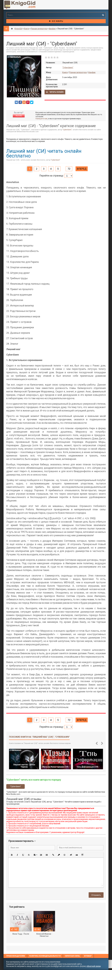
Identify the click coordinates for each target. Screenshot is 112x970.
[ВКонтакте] (16, 102)
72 (69, 168)
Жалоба (19, 116)
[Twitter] (31, 102)
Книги (65, 72)
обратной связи (93, 966)
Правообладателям (15, 956)
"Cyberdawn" (67, 67)
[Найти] (103, 15)
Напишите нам (41, 119)
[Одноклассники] (24, 102)
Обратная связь (72, 956)
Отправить (96, 895)
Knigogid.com (24, 5)
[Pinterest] (28, 102)
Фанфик (91, 72)
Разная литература (78, 72)
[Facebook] (20, 102)
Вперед (81, 168)
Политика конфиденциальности (45, 956)
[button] (11, 854)
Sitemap (88, 956)
